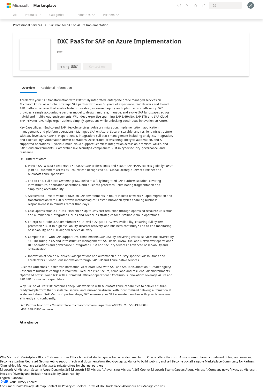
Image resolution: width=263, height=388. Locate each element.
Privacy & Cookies (74, 386)
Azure (47, 369)
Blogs (42, 357)
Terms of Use (96, 386)
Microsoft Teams (162, 369)
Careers (179, 369)
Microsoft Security (29, 369)
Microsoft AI (8, 369)
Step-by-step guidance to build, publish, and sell (138, 361)
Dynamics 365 (60, 369)
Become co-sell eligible (188, 361)
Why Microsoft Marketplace (18, 357)
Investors (6, 374)
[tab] (29, 87)
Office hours (78, 357)
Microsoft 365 (80, 369)
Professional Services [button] (27, 25)
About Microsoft (196, 369)
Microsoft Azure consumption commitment (195, 357)
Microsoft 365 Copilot (135, 369)
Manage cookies (153, 386)
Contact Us (54, 386)
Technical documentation (129, 357)
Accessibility (52, 374)
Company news (218, 369)
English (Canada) (11, 378)
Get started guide (99, 357)
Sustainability (70, 374)
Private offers (156, 357)
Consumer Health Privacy (17, 386)
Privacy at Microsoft (243, 369)
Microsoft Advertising (105, 369)
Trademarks (113, 386)
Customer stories (58, 357)
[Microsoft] (18, 5)
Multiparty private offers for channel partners (72, 365)
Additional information (56, 88)
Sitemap (40, 386)
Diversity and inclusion (28, 374)
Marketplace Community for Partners (230, 361)
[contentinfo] (45, 25)
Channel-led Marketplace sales (21, 365)
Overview (28, 88)
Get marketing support (54, 361)
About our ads (132, 386)
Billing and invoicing (239, 357)
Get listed (31, 361)
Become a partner (12, 361)
